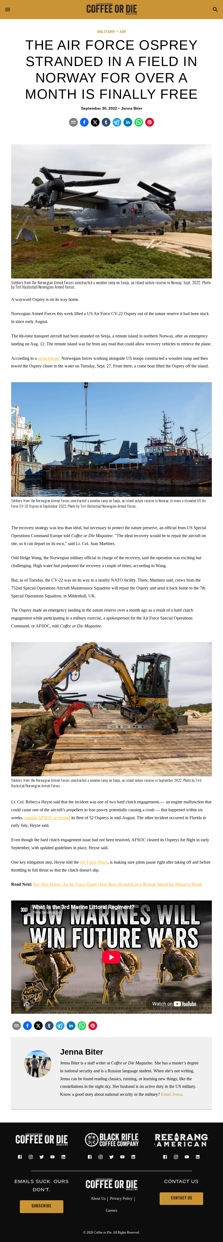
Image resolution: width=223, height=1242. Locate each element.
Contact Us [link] (181, 1198)
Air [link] (122, 31)
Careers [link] (111, 1210)
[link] (111, 9)
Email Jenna (171, 1094)
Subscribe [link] (41, 1206)
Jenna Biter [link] (131, 108)
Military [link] (106, 31)
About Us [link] (98, 1198)
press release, (49, 358)
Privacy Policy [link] (121, 1198)
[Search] (215, 10)
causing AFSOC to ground (47, 817)
